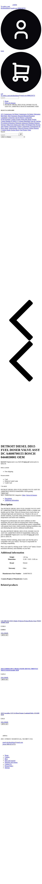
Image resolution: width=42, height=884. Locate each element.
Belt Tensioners (13, 116)
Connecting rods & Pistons (16, 118)
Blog (6, 759)
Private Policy (9, 766)
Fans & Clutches (35, 121)
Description (8, 498)
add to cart (5, 635)
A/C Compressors (6, 114)
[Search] (21, 134)
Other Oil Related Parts (28, 125)
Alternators (37, 114)
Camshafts (4, 118)
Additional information (12, 500)
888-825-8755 (11, 744)
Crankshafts (28, 118)
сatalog (14, 4)
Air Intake (30, 114)
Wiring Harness (34, 128)
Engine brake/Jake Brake (24, 119)
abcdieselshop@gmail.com (9, 8)
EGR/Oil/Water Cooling (8, 119)
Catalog (7, 757)
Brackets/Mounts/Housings (26, 116)
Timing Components (23, 126)
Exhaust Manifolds (24, 121)
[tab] (23, 498)
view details (4, 633)
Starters (6, 126)
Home (6, 101)
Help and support (10, 760)
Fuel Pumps (23, 130)
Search (3, 132)
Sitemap (7, 768)
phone (4, 744)
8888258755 (21, 8)
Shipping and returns (11, 762)
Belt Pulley (4, 116)
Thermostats (13, 126)
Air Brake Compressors (19, 114)
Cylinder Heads (5, 130)
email (4, 742)
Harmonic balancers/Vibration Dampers (27, 123)
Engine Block (15, 130)
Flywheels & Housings (8, 123)
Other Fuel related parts (13, 125)
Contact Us (8, 764)
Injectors (3, 125)
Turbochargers (13, 128)
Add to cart (5, 493)
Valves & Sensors (10, 103)
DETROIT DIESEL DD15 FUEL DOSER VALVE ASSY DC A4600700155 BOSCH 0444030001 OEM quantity (20, 490)
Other (29, 130)
